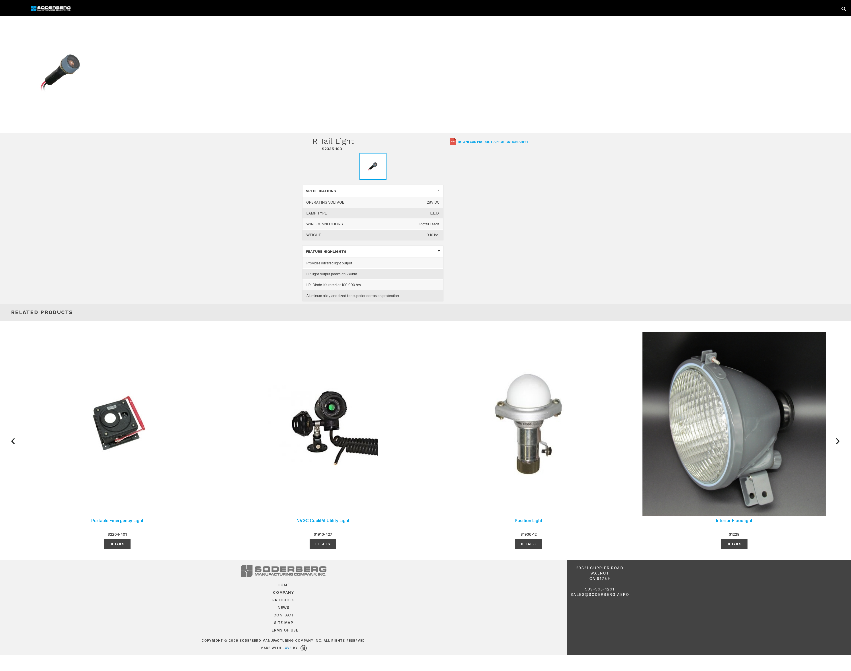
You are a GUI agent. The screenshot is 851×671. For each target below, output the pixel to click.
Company (283, 592)
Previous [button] (44, 440)
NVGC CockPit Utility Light (323, 520)
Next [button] (807, 440)
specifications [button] (321, 191)
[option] (61, 72)
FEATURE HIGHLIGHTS (326, 251)
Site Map (283, 622)
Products (283, 600)
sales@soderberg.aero (599, 594)
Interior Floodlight (734, 520)
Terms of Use (283, 630)
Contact (283, 615)
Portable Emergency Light (117, 520)
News (283, 607)
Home (284, 585)
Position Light (528, 520)
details (117, 544)
